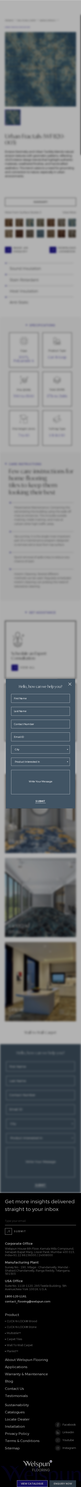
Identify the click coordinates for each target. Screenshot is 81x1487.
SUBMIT (40, 801)
